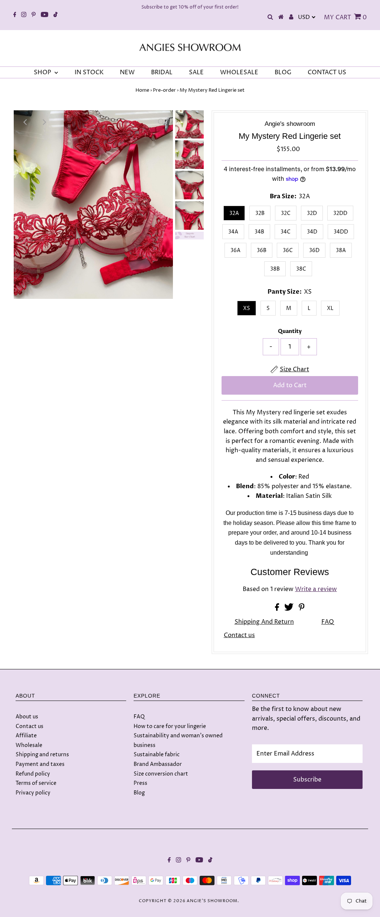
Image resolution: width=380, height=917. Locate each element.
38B (275, 269)
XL (330, 308)
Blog (139, 792)
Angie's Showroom (212, 901)
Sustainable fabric (157, 754)
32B (260, 213)
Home (142, 90)
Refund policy (33, 773)
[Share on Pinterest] (302, 609)
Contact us (239, 635)
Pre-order (164, 90)
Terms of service (36, 783)
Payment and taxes (40, 764)
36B (261, 250)
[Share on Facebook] (278, 609)
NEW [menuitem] (127, 72)
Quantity (290, 331)
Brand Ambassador (158, 764)
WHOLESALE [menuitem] (239, 72)
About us (27, 716)
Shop (43, 72)
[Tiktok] (55, 15)
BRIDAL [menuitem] (162, 72)
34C (286, 231)
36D (314, 250)
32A (234, 213)
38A (341, 250)
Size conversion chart (161, 773)
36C (288, 250)
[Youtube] (44, 15)
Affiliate (26, 735)
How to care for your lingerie (170, 726)
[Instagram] (23, 15)
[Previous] (25, 122)
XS (246, 308)
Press (140, 783)
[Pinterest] (33, 15)
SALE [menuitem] (196, 72)
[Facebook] (15, 15)
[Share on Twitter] (289, 609)
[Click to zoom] (161, 122)
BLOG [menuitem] (283, 72)
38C (301, 269)
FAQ (327, 622)
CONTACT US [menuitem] (327, 72)
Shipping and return (264, 622)
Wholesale (29, 745)
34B (259, 231)
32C (286, 213)
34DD (341, 231)
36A (235, 250)
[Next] (44, 122)
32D (312, 213)
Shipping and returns (42, 754)
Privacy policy (33, 792)
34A (233, 231)
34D (312, 231)
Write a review (316, 589)
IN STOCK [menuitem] (89, 72)
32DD (340, 213)
